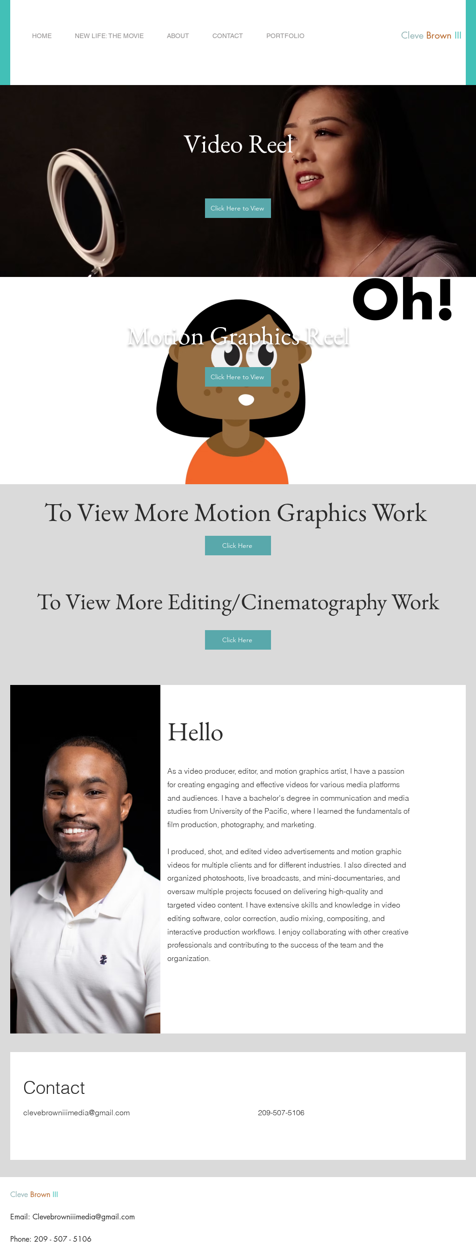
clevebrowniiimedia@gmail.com (76, 1112)
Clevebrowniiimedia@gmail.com (84, 1217)
